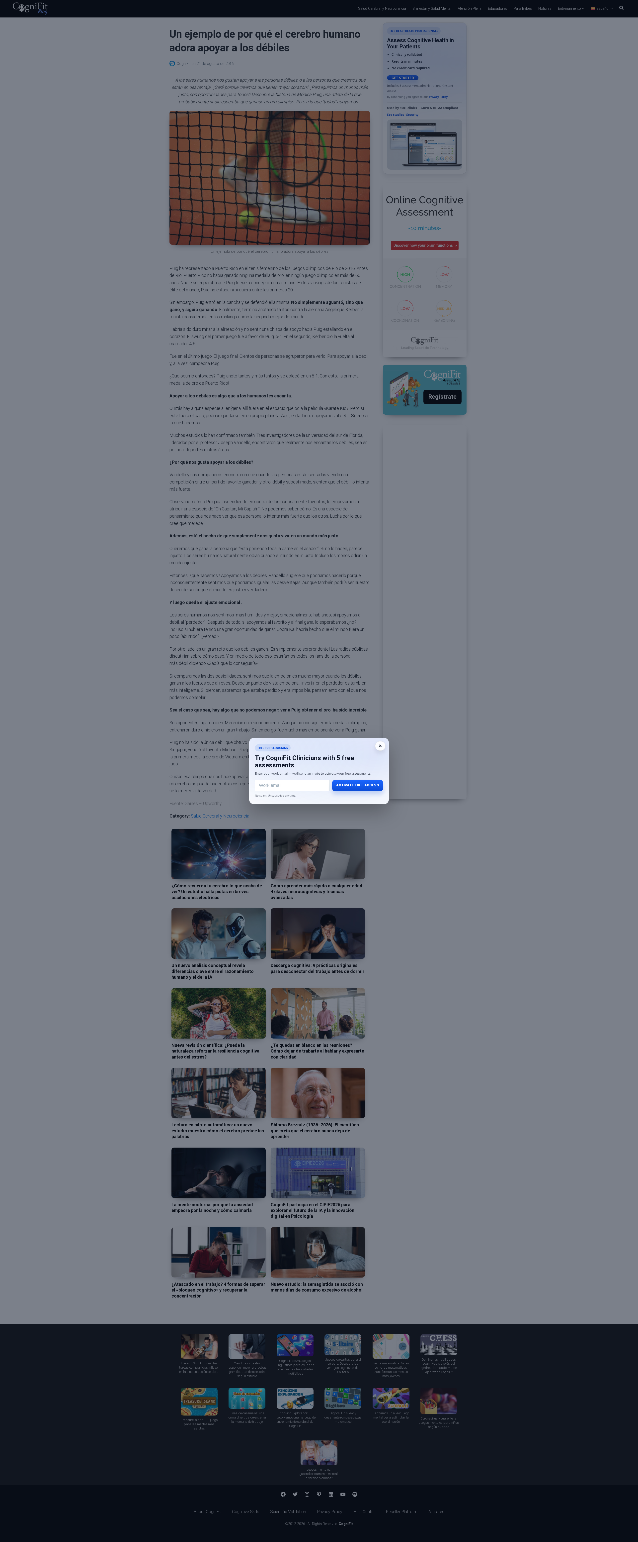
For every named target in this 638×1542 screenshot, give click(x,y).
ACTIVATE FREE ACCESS (357, 785)
